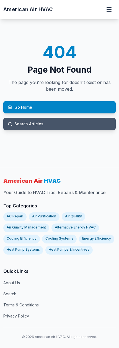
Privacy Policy (16, 316)
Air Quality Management (26, 227)
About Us (11, 282)
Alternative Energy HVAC (75, 227)
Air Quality (73, 216)
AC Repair (15, 216)
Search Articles (28, 123)
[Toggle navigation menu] (110, 9)
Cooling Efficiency (22, 238)
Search (9, 293)
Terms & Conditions (21, 305)
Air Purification (44, 216)
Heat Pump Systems (23, 249)
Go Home (23, 107)
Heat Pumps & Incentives (69, 249)
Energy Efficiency (96, 238)
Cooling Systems (59, 238)
